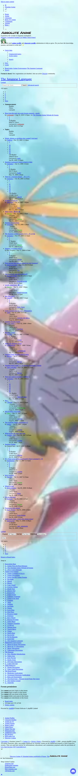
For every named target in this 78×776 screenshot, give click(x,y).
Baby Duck (21, 307)
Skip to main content (7, 2)
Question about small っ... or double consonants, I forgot (23, 365)
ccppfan (19, 419)
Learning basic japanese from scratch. (17, 354)
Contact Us (26, 741)
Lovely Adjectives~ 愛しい (14, 285)
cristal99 (9, 298)
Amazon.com (9, 763)
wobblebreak (11, 345)
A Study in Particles (11, 200)
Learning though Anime (12, 322)
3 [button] (5, 95)
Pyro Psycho (21, 408)
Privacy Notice (36, 741)
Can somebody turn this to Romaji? (16, 274)
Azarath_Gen (11, 435)
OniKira (9, 140)
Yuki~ (19, 208)
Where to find (9, 486)
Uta (18, 270)
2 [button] (5, 93)
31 (10, 147)
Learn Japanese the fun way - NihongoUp (18, 311)
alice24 (19, 197)
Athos (9, 413)
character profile (30, 43)
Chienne (9, 402)
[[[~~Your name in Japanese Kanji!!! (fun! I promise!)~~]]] (24, 459)
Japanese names (10, 332)
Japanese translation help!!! (13, 248)
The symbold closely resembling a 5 (16, 422)
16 (10, 391)
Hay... (7, 400)
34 (10, 153)
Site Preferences (8, 758)
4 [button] (5, 97)
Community (8, 21)
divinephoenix (11, 488)
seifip (8, 312)
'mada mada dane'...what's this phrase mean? (19, 519)
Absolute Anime (10, 7)
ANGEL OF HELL (23, 318)
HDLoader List (10, 736)
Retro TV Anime (10, 20)
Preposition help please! (12, 508)
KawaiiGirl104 (12, 276)
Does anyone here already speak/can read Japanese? (21, 263)
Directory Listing (10, 738)
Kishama (10, 499)
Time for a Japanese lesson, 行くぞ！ (17, 177)
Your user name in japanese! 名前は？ (17, 377)
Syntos (19, 340)
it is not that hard (10, 497)
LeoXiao (20, 329)
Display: (5, 534)
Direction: (33, 534)
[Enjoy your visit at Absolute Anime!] (16, 34)
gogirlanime (11, 461)
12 (10, 186)
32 (10, 149)
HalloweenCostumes (11, 765)
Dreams (9, 213)
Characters (8, 18)
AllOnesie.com (10, 771)
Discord (44, 73)
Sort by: (19, 534)
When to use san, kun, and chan (15, 433)
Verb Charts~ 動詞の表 (12, 211)
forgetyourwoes (12, 265)
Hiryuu (19, 362)
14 (10, 190)
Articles (7, 23)
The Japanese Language (16, 79)
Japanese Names (10, 444)
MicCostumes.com (11, 769)
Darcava (9, 477)
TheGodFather (11, 367)
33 (10, 151)
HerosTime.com (10, 767)
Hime (19, 493)
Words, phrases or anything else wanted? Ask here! (21, 138)
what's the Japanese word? (13, 343)
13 (10, 188)
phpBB (11, 708)
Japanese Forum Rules (12, 223)
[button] (6, 101)
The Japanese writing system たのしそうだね (20, 234)
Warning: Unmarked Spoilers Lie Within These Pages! (18, 37)
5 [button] (5, 99)
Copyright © (5, 741)
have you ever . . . (10, 475)
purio (19, 158)
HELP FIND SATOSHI (12, 411)
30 (10, 145)
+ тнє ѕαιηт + (11, 323)
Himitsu (9, 334)
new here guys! (10, 296)
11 (9, 184)
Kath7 (19, 173)
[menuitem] (15, 54)
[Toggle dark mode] (5, 11)
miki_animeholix (22, 526)
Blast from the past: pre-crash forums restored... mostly (22, 113)
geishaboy (10, 164)
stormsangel (11, 521)
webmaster (10, 115)
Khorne (9, 356)
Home (7, 14)
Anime (7, 16)
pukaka (19, 259)
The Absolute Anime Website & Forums (45, 115)
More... (7, 25)
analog (9, 424)
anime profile (16, 43)
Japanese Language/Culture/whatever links (18, 162)
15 (10, 191)
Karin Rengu (11, 510)
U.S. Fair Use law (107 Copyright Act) (13, 747)
